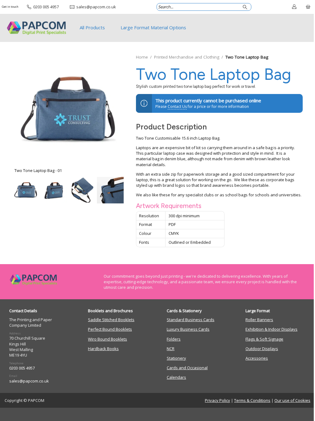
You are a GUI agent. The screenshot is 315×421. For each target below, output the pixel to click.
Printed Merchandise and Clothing (186, 57)
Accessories (256, 358)
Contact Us (177, 106)
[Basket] (308, 7)
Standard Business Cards (190, 319)
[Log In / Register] (294, 7)
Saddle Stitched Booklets (111, 319)
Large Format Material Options (153, 27)
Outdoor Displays (261, 348)
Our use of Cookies (292, 400)
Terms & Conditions (252, 400)
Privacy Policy (217, 400)
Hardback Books (103, 348)
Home (142, 57)
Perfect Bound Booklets (110, 329)
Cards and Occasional (187, 367)
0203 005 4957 (22, 368)
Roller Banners (259, 319)
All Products (92, 27)
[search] (246, 6)
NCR (170, 348)
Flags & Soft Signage (264, 339)
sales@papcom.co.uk (29, 381)
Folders (174, 339)
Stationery (176, 358)
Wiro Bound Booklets (107, 339)
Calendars (176, 377)
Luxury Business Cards (188, 329)
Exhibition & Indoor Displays (271, 329)
